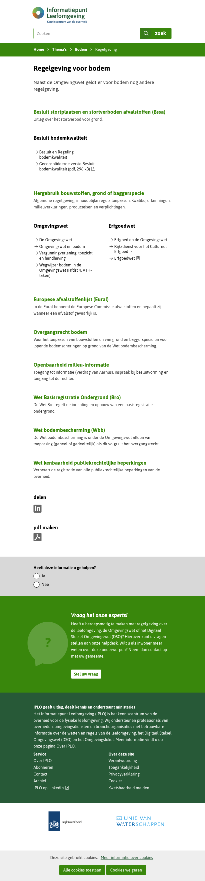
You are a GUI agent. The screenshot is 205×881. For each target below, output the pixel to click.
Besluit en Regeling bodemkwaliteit (56, 154)
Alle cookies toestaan (82, 870)
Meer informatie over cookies (127, 857)
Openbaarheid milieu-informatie (71, 365)
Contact (40, 774)
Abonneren (43, 767)
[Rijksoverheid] (65, 821)
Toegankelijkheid (123, 767)
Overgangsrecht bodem (60, 332)
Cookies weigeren (126, 870)
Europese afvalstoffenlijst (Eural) (71, 299)
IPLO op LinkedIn (51, 788)
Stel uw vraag (86, 674)
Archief (40, 781)
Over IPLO (65, 746)
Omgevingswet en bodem (62, 246)
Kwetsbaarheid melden (128, 788)
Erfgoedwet (127, 258)
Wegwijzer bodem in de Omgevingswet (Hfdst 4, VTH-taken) (65, 270)
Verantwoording (122, 760)
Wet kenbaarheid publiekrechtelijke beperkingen (90, 463)
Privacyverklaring (124, 774)
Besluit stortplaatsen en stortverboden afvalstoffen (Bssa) (99, 112)
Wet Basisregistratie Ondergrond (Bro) (77, 397)
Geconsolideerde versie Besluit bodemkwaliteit (66, 166)
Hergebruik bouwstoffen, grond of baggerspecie (89, 193)
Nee (45, 584)
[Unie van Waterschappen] (140, 821)
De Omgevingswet (55, 239)
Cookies (115, 781)
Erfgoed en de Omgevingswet (140, 239)
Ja (43, 576)
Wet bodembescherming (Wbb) (69, 430)
